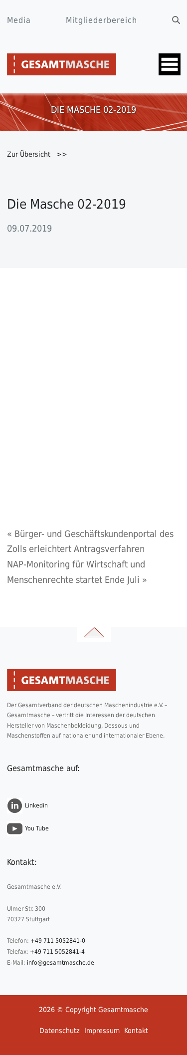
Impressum (102, 1031)
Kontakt (136, 1031)
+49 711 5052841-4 (57, 951)
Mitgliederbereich (101, 20)
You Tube (37, 828)
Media (19, 20)
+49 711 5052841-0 (57, 940)
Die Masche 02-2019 (66, 204)
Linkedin (36, 805)
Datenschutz (59, 1031)
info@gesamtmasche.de (60, 962)
